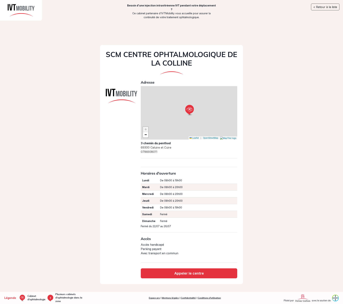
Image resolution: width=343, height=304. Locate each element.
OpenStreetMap (210, 137)
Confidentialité (188, 298)
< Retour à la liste (325, 7)
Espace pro (154, 298)
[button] (189, 110)
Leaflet (195, 137)
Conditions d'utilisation (209, 298)
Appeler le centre (189, 273)
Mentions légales (170, 298)
